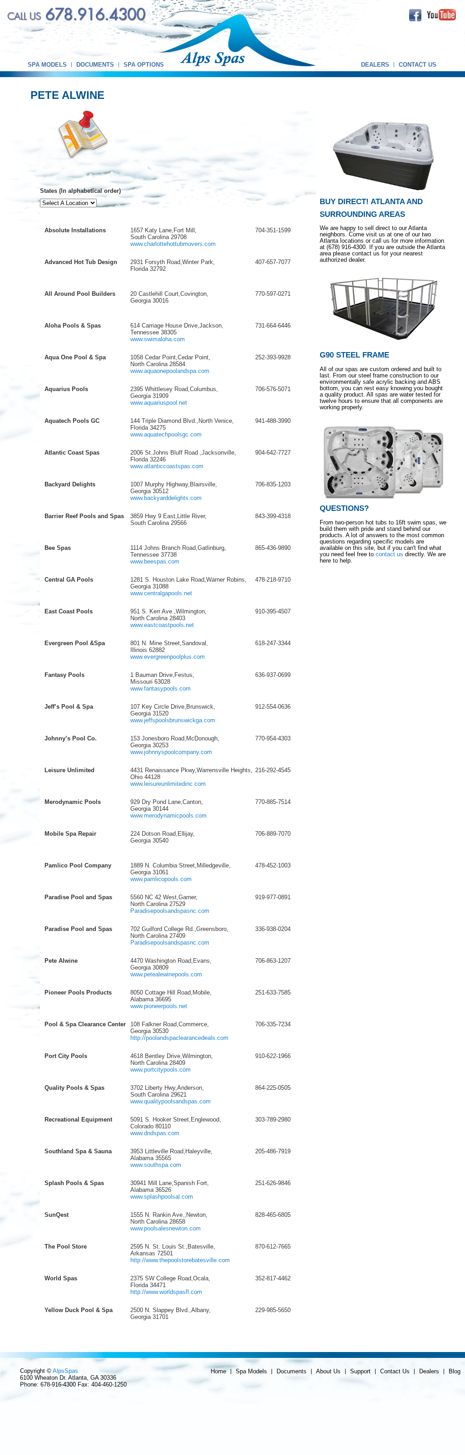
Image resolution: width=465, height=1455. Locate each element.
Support (360, 1371)
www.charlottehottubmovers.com (173, 243)
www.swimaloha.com (157, 339)
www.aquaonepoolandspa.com (169, 370)
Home (218, 1371)
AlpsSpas (65, 1370)
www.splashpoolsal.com (161, 1196)
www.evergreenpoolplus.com (167, 656)
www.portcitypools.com (160, 1069)
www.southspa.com (155, 1164)
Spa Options (144, 64)
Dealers (375, 64)
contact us (389, 554)
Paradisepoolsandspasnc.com (169, 910)
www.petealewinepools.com (166, 974)
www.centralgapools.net (161, 593)
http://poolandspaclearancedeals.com (179, 1037)
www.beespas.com (154, 561)
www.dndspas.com (154, 1133)
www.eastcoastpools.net (162, 625)
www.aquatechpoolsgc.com (166, 434)
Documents (95, 64)
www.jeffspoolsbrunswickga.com (172, 720)
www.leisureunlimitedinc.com (168, 783)
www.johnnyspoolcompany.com (171, 752)
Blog (454, 1371)
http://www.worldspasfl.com (166, 1291)
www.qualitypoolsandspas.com (170, 1101)
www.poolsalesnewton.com (165, 1228)
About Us (328, 1371)
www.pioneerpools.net (158, 1006)
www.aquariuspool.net (158, 402)
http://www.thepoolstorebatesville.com (180, 1260)
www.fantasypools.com (160, 688)
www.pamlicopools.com (161, 879)
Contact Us (417, 64)
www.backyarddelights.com (166, 498)
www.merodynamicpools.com (168, 815)
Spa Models (47, 64)
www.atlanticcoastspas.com (166, 466)
